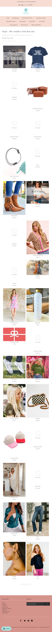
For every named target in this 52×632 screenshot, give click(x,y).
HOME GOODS (24, 24)
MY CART (29, 5)
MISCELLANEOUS (14, 25)
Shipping (4, 610)
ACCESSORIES (32, 21)
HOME (7, 18)
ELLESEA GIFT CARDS (41, 18)
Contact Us (4, 605)
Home (21, 28)
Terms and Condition (6, 608)
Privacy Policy (5, 607)
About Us (4, 604)
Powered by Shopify (45, 627)
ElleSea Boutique (15, 627)
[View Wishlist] (24, 5)
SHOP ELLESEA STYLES (27, 18)
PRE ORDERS (23, 21)
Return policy (5, 612)
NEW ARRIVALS (15, 18)
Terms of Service (5, 611)
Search (3, 602)
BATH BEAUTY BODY (11, 21)
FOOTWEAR (41, 21)
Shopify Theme (23, 627)
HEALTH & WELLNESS (36, 24)
